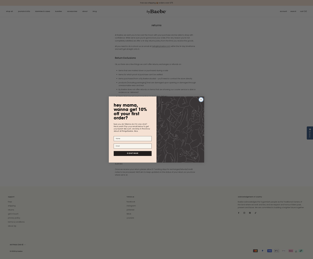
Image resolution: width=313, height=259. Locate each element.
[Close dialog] (201, 99)
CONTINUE (132, 153)
